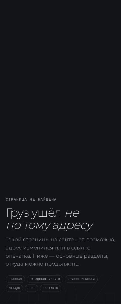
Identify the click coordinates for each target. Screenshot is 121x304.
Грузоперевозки (81, 279)
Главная (15, 279)
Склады (14, 288)
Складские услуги (45, 279)
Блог (31, 288)
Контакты (50, 288)
